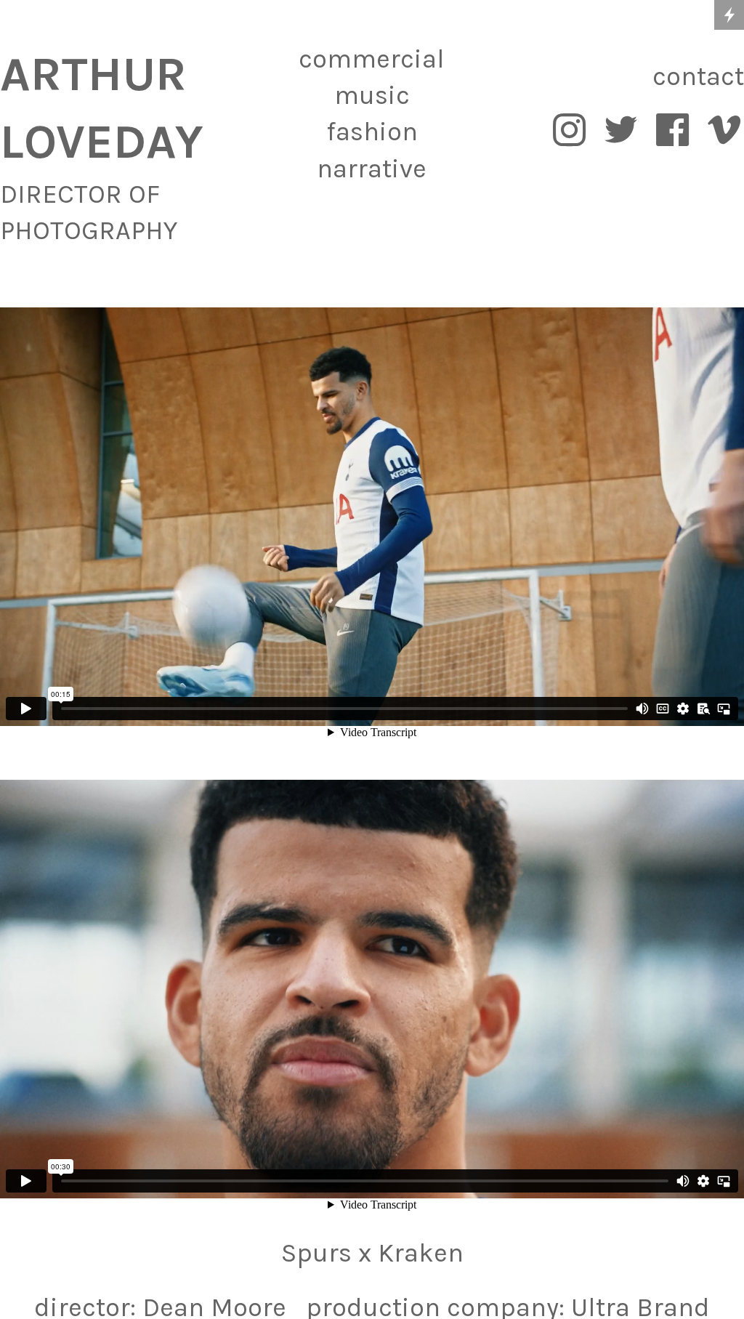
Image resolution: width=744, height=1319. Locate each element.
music (372, 95)
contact (698, 76)
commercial (372, 59)
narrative (371, 168)
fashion (372, 131)
